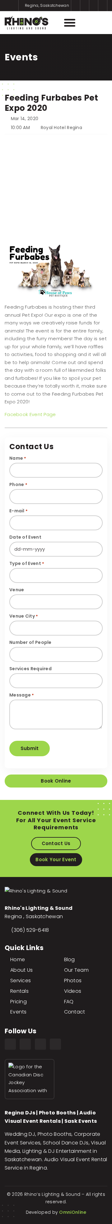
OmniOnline (72, 1212)
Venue (16, 590)
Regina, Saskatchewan (46, 5)
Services (20, 980)
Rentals (19, 991)
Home (17, 959)
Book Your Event (56, 859)
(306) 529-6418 (30, 930)
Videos (73, 991)
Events (18, 1011)
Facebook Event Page (30, 414)
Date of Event (25, 537)
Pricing (18, 1001)
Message (21, 695)
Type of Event (26, 563)
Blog (69, 959)
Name (17, 458)
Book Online (56, 781)
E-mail (18, 511)
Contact (74, 1011)
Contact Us (56, 843)
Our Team (76, 970)
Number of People (30, 642)
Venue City (23, 616)
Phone (18, 484)
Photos (73, 980)
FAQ (69, 1001)
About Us (21, 970)
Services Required (30, 668)
